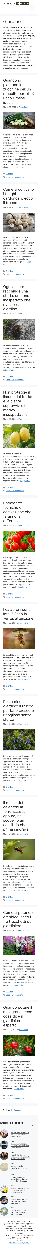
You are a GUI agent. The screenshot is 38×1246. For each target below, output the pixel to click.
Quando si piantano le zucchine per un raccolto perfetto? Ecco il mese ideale (19, 91)
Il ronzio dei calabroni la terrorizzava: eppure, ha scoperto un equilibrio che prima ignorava (16, 815)
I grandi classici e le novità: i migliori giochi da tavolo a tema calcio (20, 1157)
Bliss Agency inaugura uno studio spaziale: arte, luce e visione (20, 1146)
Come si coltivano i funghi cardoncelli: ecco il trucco (18, 196)
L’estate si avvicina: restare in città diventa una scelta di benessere (19, 1179)
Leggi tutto (19, 167)
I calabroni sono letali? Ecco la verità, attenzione (18, 614)
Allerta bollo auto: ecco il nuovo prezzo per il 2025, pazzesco (20, 1190)
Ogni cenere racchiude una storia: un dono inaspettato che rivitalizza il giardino (16, 297)
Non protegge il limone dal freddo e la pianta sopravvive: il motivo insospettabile (18, 403)
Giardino (9, 174)
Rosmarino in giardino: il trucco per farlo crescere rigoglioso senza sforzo (18, 710)
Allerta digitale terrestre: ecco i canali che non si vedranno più (20, 1201)
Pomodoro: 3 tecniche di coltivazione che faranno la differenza (17, 512)
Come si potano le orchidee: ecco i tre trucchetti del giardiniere (18, 919)
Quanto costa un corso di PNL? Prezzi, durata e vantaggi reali (20, 1135)
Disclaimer (13, 1243)
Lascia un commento (15, 177)
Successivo (20, 1110)
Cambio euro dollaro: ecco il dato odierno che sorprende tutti (19, 1212)
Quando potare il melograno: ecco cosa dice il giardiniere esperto (17, 1016)
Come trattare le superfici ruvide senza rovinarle (19, 1168)
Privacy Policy (23, 1243)
